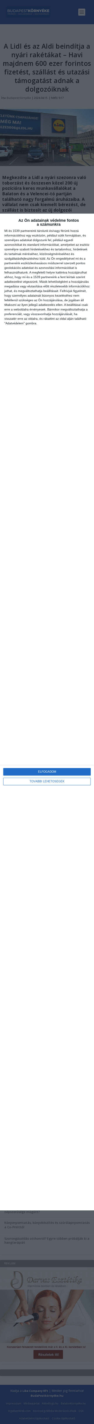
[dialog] (47, 712)
